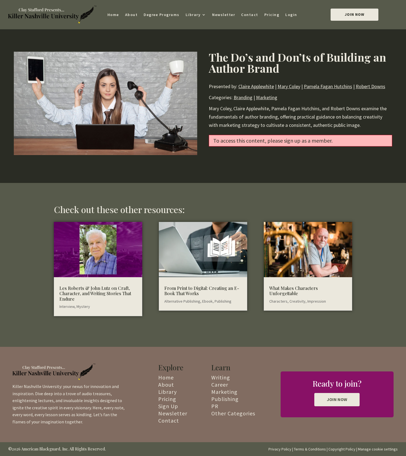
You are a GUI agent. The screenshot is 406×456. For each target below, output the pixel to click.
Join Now (354, 14)
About (131, 14)
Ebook (207, 301)
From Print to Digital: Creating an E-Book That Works (201, 290)
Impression (316, 301)
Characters (278, 301)
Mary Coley (289, 86)
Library (193, 14)
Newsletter (223, 14)
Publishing (223, 301)
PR (214, 406)
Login (291, 14)
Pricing (272, 14)
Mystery (83, 306)
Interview (67, 306)
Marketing (266, 97)
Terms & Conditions (310, 449)
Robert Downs (370, 86)
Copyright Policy (341, 449)
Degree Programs (162, 14)
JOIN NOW (337, 399)
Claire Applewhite (256, 86)
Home (113, 14)
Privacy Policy (279, 449)
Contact (249, 14)
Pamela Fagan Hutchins (328, 86)
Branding (243, 97)
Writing (220, 377)
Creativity (297, 301)
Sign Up (168, 406)
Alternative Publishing (182, 301)
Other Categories (233, 413)
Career (219, 384)
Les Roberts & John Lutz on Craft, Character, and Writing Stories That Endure (95, 293)
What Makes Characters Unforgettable (293, 290)
